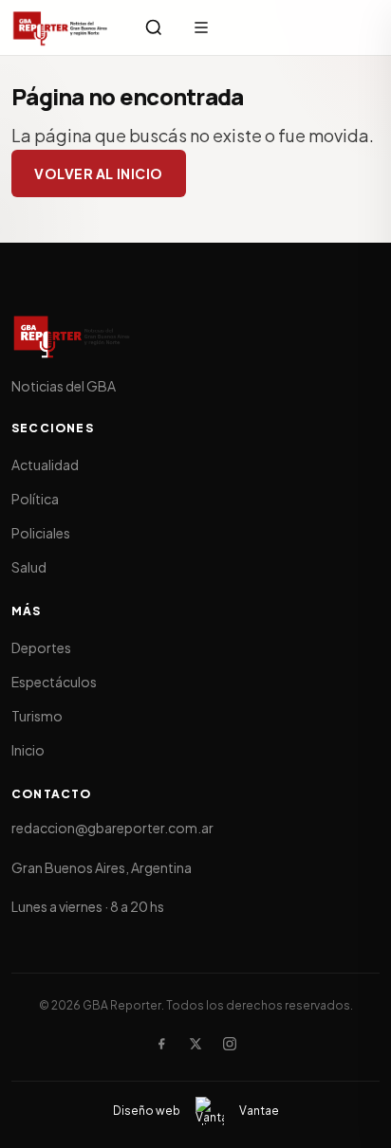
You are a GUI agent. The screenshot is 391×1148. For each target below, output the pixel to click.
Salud (29, 566)
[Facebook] (161, 1044)
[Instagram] (229, 1044)
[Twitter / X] (195, 1044)
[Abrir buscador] (154, 27)
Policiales (40, 532)
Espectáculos (54, 681)
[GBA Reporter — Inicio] (61, 27)
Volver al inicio (98, 173)
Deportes (41, 647)
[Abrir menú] (201, 27)
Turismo (37, 715)
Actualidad (45, 464)
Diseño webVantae (196, 1110)
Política (35, 498)
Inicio (28, 749)
